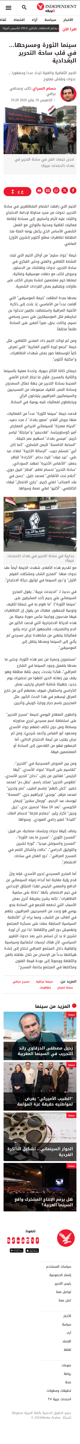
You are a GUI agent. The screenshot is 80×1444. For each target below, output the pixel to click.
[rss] (8, 1240)
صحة (68, 1382)
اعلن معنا (65, 1300)
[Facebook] (37, 1240)
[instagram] (27, 1240)
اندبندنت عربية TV (59, 1399)
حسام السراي (43, 88)
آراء (34, 20)
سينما (41, 1006)
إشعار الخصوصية (60, 1275)
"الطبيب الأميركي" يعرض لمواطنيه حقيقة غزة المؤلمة (45, 1101)
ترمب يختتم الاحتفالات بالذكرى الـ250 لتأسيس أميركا (43, 28)
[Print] (39, 190)
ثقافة (67, 1349)
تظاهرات (45, 987)
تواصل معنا (63, 1292)
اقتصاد (19, 20)
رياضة (67, 1373)
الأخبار (68, 20)
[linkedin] (18, 1240)
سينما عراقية (44, 981)
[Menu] (8, 7)
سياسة (50, 20)
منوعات (66, 1365)
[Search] (24, 7)
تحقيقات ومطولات (59, 1390)
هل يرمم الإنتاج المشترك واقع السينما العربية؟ (43, 1202)
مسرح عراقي (21, 981)
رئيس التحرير (63, 1283)
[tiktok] (13, 1240)
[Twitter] (32, 1240)
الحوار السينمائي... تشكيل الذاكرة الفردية (40, 1151)
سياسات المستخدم (58, 1266)
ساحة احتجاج (65, 987)
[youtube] (23, 1240)
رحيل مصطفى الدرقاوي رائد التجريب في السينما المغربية (45, 1051)
